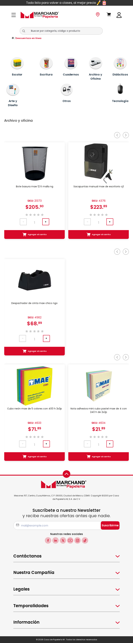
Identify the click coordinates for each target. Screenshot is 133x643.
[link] (119, 15)
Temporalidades (30, 605)
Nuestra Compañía (33, 572)
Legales (21, 589)
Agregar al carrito (37, 234)
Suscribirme (110, 525)
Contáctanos (27, 556)
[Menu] (14, 15)
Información (26, 622)
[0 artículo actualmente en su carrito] (108, 15)
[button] (25, 31)
